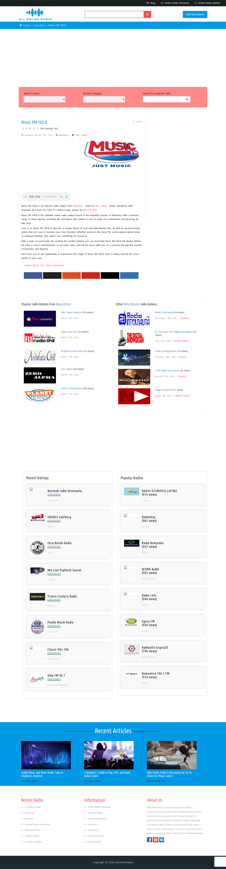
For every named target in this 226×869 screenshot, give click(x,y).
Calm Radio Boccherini (167, 370)
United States (181, 340)
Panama (184, 318)
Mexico (183, 356)
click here (92, 209)
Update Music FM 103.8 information (44, 265)
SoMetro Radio (32, 835)
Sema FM (29, 812)
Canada (182, 376)
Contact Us (93, 830)
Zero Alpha (67, 369)
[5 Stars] (37, 128)
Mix (77, 135)
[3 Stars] (30, 128)
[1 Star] (23, 128)
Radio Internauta (164, 312)
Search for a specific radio (157, 93)
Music (84, 135)
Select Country (31, 93)
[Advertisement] (113, 57)
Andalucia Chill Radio (72, 351)
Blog (152, 2)
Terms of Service (96, 835)
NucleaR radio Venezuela (37, 824)
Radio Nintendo (163, 389)
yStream (29, 818)
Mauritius (39, 25)
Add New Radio (195, 14)
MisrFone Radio (32, 830)
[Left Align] (147, 14)
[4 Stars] (34, 128)
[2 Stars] (26, 128)
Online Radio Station (209, 2)
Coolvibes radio (33, 806)
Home (26, 25)
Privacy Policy (94, 841)
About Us (92, 824)
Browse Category (92, 93)
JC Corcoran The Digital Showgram (173, 331)
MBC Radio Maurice (71, 312)
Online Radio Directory (176, 2)
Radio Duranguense (165, 351)
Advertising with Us (97, 818)
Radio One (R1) (69, 331)
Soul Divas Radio (33, 841)
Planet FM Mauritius (71, 388)
